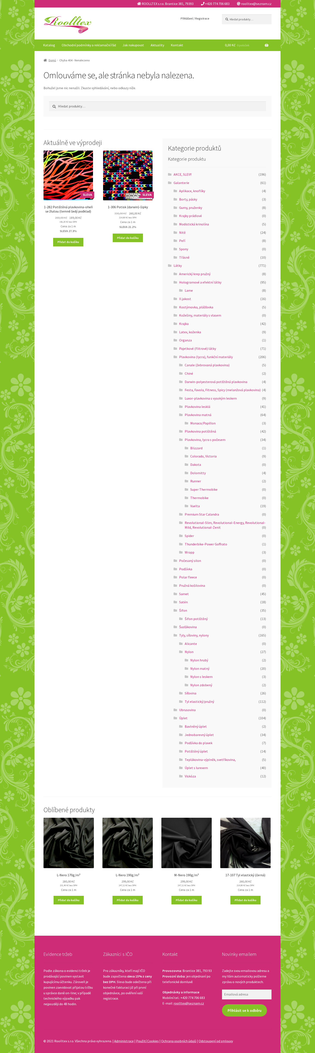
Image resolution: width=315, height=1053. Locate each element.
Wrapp (189, 552)
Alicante (191, 643)
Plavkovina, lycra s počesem (205, 439)
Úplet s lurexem (196, 768)
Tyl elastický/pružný (199, 701)
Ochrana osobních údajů (178, 1041)
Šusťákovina (188, 627)
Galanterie (181, 183)
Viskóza (190, 776)
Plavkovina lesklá (197, 406)
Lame (189, 290)
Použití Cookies (147, 1041)
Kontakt (177, 45)
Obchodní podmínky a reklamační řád (89, 45)
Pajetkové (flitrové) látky (197, 348)
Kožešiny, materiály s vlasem (200, 315)
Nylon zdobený (201, 685)
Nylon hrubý (199, 660)
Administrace (124, 1041)
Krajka (184, 323)
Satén (183, 602)
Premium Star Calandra (202, 514)
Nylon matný (199, 668)
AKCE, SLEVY (183, 174)
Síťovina (190, 693)
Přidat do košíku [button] (68, 242)
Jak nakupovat (133, 45)
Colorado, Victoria (203, 456)
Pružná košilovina (192, 585)
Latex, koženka (190, 332)
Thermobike (199, 498)
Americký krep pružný (194, 274)
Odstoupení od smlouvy (216, 1041)
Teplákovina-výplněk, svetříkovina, (210, 759)
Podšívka (185, 569)
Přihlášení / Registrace (195, 18)
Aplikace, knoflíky (192, 191)
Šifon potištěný (196, 619)
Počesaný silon (190, 560)
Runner (195, 481)
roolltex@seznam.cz (189, 1003)
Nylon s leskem (201, 676)
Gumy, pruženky (190, 207)
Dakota (195, 464)
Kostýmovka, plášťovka (196, 307)
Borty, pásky (188, 199)
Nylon (189, 652)
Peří (182, 240)
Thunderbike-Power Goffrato (206, 544)
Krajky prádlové (190, 216)
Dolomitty (198, 473)
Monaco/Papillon (203, 423)
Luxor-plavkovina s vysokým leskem (211, 398)
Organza (185, 340)
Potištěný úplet (196, 751)
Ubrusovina (187, 710)
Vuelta (195, 506)
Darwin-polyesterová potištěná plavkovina (216, 382)
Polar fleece (188, 577)
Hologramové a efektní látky (200, 282)
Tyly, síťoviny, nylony (194, 635)
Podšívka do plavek (198, 743)
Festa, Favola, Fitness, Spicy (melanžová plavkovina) (223, 390)
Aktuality (157, 45)
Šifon (183, 610)
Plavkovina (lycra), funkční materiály (206, 357)
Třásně (184, 257)
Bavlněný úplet (196, 726)
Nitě (182, 232)
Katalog (49, 45)
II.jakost (185, 299)
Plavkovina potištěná (200, 431)
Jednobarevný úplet (199, 735)
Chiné (189, 373)
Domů (52, 60)
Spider (189, 536)
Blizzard (196, 448)
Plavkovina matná (198, 415)
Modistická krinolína (194, 224)
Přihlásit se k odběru (244, 1010)
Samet (184, 594)
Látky (178, 265)
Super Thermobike (204, 489)
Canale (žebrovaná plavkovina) (207, 365)
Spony (183, 249)
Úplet (183, 718)
